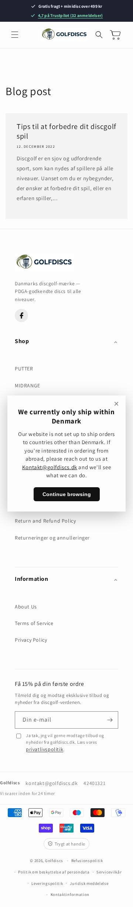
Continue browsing (66, 494)
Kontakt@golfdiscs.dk (49, 467)
